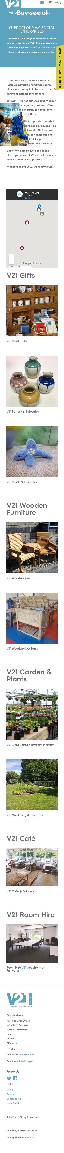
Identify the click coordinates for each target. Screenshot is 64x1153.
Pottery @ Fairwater (22, 411)
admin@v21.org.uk (24, 1061)
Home (9, 1089)
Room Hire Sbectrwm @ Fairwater (25, 968)
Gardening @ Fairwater (24, 815)
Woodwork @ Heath (22, 578)
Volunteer (60, 67)
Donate (60, 52)
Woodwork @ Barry (22, 648)
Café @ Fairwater (21, 891)
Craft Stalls (16, 341)
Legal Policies (13, 1103)
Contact (10, 1094)
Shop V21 (60, 82)
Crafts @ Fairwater (21, 482)
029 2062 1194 (26, 1054)
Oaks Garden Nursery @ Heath (30, 744)
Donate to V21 (14, 1098)
